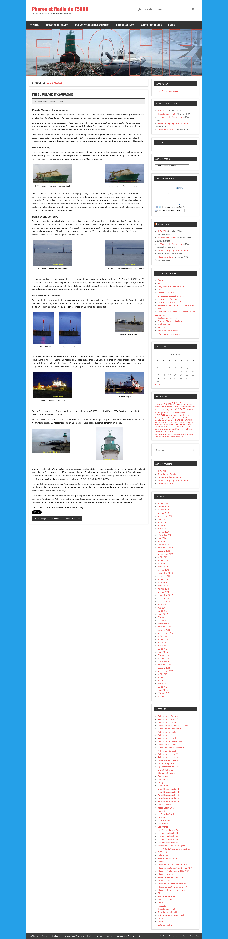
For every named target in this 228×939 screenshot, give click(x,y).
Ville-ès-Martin (165, 924)
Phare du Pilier (187, 427)
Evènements (164, 785)
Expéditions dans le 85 (168, 801)
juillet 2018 (163, 579)
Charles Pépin (190, 406)
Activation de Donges (168, 716)
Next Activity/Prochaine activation (92, 25)
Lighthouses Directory (168, 299)
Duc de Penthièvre (161, 410)
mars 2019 (163, 566)
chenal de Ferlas (165, 769)
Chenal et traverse (166, 773)
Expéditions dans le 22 (168, 788)
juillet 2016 (163, 639)
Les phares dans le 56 (168, 839)
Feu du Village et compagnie (52, 94)
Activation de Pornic (167, 738)
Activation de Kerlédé (168, 719)
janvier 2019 (163, 569)
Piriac (160, 893)
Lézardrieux (183, 415)
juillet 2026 (163, 503)
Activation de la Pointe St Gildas (173, 725)
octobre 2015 (164, 667)
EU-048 (169, 410)
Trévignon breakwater (162, 436)
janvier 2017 (163, 620)
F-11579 (179, 409)
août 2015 (162, 674)
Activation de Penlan (167, 731)
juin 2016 (162, 642)
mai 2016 (162, 645)
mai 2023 (162, 519)
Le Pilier (161, 817)
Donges (161, 782)
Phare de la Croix (183, 419)
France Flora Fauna (166, 292)
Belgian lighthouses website (171, 286)
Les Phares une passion (169, 90)
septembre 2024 (165, 516)
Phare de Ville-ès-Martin (174, 427)
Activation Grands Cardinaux (171, 747)
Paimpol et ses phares (168, 858)
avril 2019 (162, 563)
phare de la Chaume (166, 420)
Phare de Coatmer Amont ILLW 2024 (175, 867)
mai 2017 (162, 607)
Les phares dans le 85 (168, 842)
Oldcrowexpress (57, 101)
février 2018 (163, 588)
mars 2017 (163, 614)
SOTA (187, 432)
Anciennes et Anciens (151, 25)
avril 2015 (162, 686)
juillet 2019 (163, 560)
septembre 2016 (165, 633)
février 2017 (163, 617)
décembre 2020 (165, 535)
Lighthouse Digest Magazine (171, 295)
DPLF (160, 289)
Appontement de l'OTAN (169, 766)
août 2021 (162, 522)
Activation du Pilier (167, 744)
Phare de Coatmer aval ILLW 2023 (173, 871)
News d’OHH (163, 224)
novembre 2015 (165, 664)
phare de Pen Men (166, 424)
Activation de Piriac (167, 735)
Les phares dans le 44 (71, 518)
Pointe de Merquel (166, 896)
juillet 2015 (163, 677)
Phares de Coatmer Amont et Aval (174, 886)
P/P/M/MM (163, 852)
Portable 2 (163, 905)
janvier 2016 (163, 658)
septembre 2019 (165, 554)
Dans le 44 (163, 776)
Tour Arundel (176, 434)
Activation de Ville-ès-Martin (171, 741)
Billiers (164, 406)
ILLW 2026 (163, 110)
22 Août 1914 (159, 404)
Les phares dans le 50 (168, 836)
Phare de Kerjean (166, 874)
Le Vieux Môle (164, 820)
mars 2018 (163, 585)
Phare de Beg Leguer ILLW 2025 (173, 123)
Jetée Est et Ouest (166, 807)
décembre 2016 (165, 623)
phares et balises (160, 429)
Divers (171, 25)
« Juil (157, 384)
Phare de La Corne (166, 880)
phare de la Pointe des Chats (164, 422)
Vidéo (160, 918)
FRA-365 (166, 412)
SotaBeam (160, 433)
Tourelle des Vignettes (168, 912)
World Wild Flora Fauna (169, 333)
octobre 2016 (164, 629)
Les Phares (34, 25)
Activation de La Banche (169, 722)
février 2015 (163, 693)
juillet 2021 (163, 525)
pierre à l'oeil (170, 429)
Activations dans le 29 (168, 754)
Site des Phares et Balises (170, 321)
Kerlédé (160, 415)
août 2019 (162, 557)
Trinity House (164, 324)
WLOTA (161, 327)
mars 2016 (163, 652)
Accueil (161, 280)
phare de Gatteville (178, 418)
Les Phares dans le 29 (168, 829)
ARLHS (161, 283)
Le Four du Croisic (166, 814)
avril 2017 (162, 610)
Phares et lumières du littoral (171, 890)
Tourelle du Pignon (187, 434)
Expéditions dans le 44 (168, 791)
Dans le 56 (163, 779)
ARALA (176, 403)
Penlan (161, 861)
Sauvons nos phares (178, 432)
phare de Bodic (167, 418)
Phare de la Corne (166, 129)
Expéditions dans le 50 (168, 795)
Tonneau (169, 434)
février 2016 (163, 655)
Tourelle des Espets (167, 113)
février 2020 (163, 544)
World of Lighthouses (168, 330)
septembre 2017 (165, 601)
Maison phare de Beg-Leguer (171, 845)
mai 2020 (162, 538)
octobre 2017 (164, 598)
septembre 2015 (165, 671)
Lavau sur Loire (171, 415)
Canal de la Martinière (178, 406)
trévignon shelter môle (177, 436)
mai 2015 (162, 683)
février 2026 (163, 506)
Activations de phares (57, 25)
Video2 (161, 921)
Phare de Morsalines (180, 422)
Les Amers (163, 823)
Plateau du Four (183, 429)
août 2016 (162, 636)
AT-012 (184, 404)
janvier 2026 (163, 509)
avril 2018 (162, 582)
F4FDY (189, 410)
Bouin (169, 406)
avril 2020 (162, 541)
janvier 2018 (163, 591)
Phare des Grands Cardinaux (173, 425)
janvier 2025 (163, 512)
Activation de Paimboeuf (169, 728)
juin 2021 (162, 528)
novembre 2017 (165, 595)
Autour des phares (125, 25)
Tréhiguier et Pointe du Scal (171, 915)
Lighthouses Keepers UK (169, 302)
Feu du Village (40, 518)
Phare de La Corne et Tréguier (172, 883)
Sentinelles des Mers (167, 318)
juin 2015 (162, 680)
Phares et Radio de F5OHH (60, 9)
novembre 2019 (165, 547)
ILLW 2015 (181, 412)
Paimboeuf (158, 418)
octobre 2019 (164, 550)
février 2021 (163, 531)
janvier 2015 (163, 696)
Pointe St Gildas (163, 431)
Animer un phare (166, 763)
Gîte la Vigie (174, 412)
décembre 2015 (165, 661)
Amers (167, 403)
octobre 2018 (164, 576)
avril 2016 (162, 648)
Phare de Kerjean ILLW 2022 (171, 877)
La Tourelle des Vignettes (170, 117)
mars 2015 (163, 690)
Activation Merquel (167, 750)
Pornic (161, 902)
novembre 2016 (165, 626)
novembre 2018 (165, 572)
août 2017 (162, 604)
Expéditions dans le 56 (168, 798)
